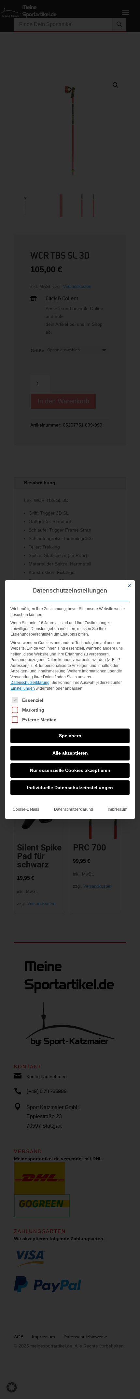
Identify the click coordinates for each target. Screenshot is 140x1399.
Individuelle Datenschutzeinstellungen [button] (70, 787)
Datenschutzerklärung (29, 682)
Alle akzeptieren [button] (70, 753)
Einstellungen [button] (22, 688)
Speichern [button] (70, 735)
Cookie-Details (26, 809)
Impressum (117, 809)
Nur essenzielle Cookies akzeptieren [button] (70, 770)
